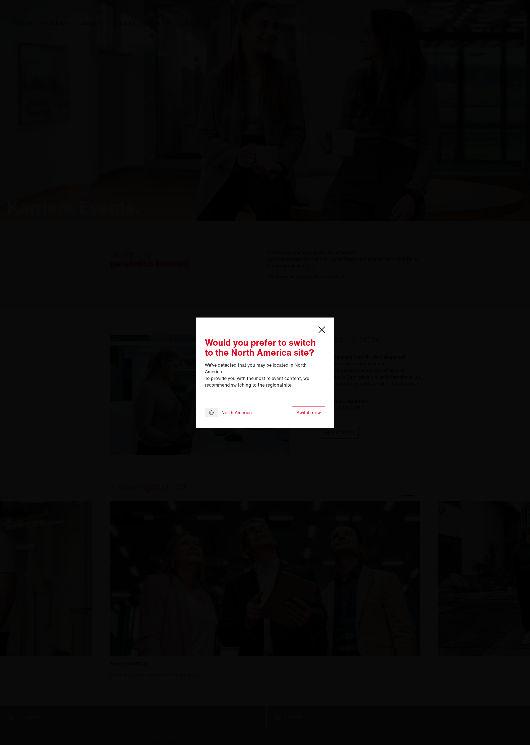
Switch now (308, 412)
